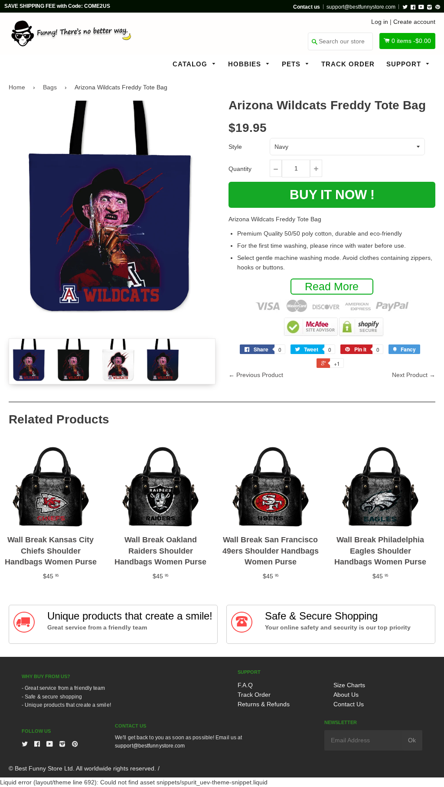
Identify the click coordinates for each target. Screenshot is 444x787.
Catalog (191, 64)
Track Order (348, 64)
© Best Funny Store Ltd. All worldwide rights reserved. (82, 768)
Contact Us (348, 704)
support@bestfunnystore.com (360, 7)
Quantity (240, 168)
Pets (292, 64)
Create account (414, 21)
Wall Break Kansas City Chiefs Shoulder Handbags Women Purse (51, 550)
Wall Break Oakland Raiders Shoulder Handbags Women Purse (160, 550)
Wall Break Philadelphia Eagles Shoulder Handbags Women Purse (380, 550)
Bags (50, 87)
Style (235, 146)
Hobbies (245, 64)
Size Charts (349, 685)
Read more (332, 286)
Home (17, 87)
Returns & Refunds (264, 704)
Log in (379, 21)
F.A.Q (245, 685)
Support (404, 64)
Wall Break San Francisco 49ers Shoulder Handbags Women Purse (270, 550)
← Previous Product (256, 374)
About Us (346, 694)
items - (411, 40)
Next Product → (413, 374)
